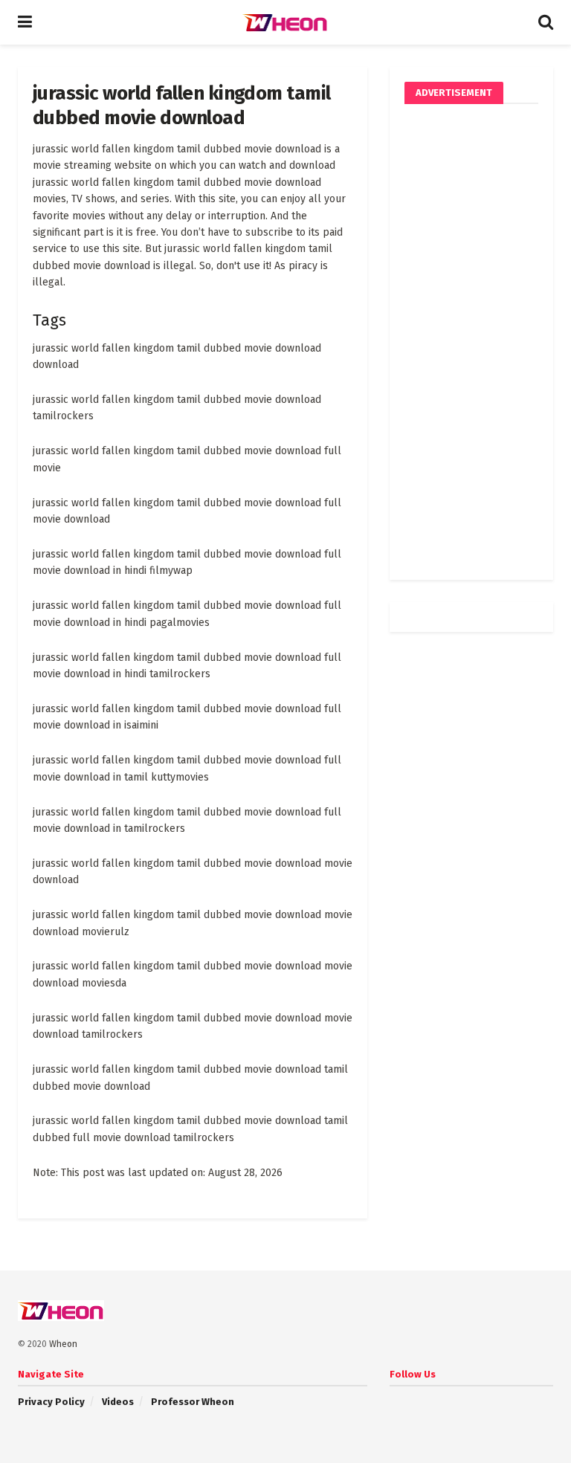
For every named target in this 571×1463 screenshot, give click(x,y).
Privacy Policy (51, 1401)
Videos (118, 1401)
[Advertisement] (471, 342)
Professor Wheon (192, 1401)
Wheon (63, 1344)
